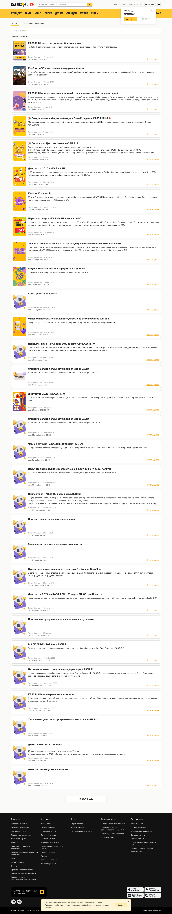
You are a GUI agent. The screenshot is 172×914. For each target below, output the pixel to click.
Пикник (44, 856)
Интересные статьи (19, 824)
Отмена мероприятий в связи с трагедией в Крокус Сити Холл (65, 569)
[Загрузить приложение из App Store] (135, 889)
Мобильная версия (18, 839)
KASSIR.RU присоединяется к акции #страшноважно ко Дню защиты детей (73, 93)
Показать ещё (86, 799)
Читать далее (152, 59)
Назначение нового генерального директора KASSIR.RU (61, 669)
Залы (13, 858)
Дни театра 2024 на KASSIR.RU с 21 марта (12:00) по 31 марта (65, 594)
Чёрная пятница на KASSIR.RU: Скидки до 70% (55, 444)
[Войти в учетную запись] (159, 4)
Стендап (71, 13)
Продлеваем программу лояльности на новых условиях (61, 619)
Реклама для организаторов (112, 834)
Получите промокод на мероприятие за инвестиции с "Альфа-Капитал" (70, 468)
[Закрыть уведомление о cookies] (129, 901)
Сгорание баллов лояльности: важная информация (58, 368)
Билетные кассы (77, 827)
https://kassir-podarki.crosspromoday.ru (80, 153)
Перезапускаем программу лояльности (51, 519)
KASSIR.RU (33, 47)
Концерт (16, 13)
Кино (38, 13)
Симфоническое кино (49, 860)
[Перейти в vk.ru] (19, 901)
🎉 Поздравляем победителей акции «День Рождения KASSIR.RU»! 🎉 (69, 118)
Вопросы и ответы (138, 835)
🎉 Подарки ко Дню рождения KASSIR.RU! (53, 143)
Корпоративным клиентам (141, 831)
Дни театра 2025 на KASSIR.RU (46, 393)
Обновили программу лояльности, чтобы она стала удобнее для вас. (69, 318)
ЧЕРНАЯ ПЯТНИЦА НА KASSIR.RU (48, 769)
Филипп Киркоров (48, 852)
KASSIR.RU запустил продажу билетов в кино (55, 43)
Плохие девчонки (48, 827)
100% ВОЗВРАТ (137, 824)
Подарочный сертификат (21, 835)
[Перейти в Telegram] (13, 901)
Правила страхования (20, 827)
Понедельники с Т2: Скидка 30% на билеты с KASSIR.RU (61, 343)
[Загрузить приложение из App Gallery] (135, 895)
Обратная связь (77, 824)
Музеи (84, 13)
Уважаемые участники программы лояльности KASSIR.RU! (63, 719)
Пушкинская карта (138, 827)
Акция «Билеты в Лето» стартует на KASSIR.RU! (56, 268)
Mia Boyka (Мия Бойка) (50, 842)
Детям (59, 13)
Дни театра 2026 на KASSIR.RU (46, 168)
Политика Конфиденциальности (23, 873)
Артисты (14, 842)
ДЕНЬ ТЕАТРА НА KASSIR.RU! (45, 744)
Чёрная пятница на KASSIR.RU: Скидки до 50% (55, 218)
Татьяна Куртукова (48, 835)
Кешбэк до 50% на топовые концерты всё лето (56, 68)
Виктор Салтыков (48, 839)
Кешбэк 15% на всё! (39, 193)
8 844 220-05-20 (18, 910)
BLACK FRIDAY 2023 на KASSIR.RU (48, 644)
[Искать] (89, 4)
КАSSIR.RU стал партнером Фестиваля (51, 694)
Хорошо (121, 905)
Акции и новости (17, 862)
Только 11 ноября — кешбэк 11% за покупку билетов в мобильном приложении (74, 243)
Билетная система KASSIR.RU (113, 824)
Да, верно (130, 19)
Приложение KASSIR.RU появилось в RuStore (54, 494)
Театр (28, 13)
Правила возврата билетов (22, 870)
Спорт (48, 13)
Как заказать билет (19, 831)
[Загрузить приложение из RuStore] (153, 895)
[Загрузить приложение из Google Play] (153, 889)
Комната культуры (48, 831)
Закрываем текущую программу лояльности (55, 544)
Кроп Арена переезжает (42, 293)
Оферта (14, 866)
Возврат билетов (137, 839)
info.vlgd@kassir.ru (34, 910)
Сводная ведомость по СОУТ (83, 831)
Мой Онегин (46, 824)
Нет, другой (145, 19)
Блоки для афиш (107, 837)
